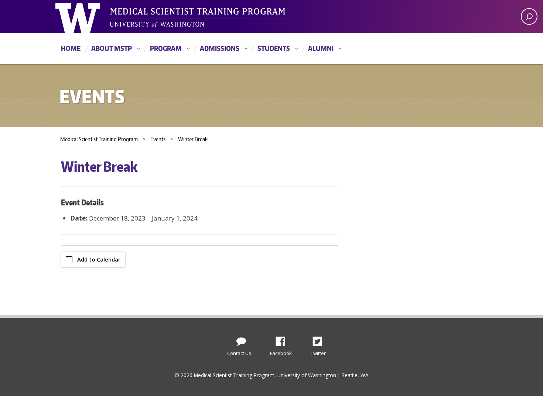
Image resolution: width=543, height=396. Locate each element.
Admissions (219, 48)
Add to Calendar (98, 259)
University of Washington (85, 16)
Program (166, 48)
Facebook (283, 339)
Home (71, 48)
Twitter (320, 339)
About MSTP (111, 48)
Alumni (321, 48)
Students (273, 48)
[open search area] (529, 16)
